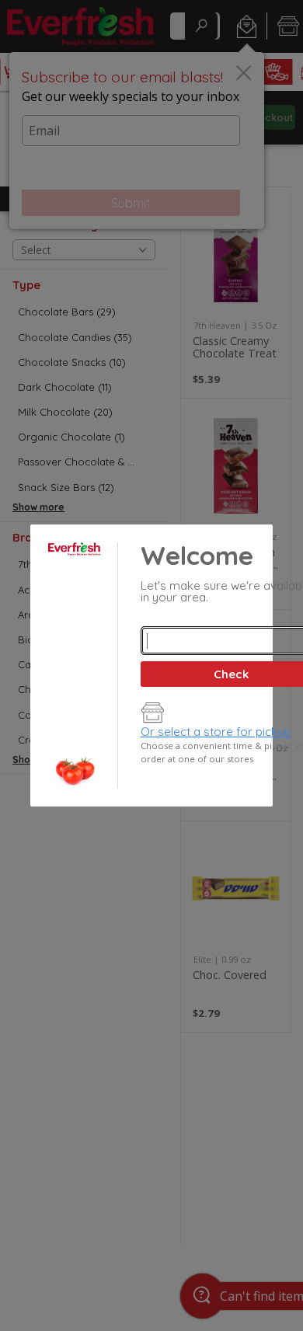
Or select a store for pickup (216, 731)
